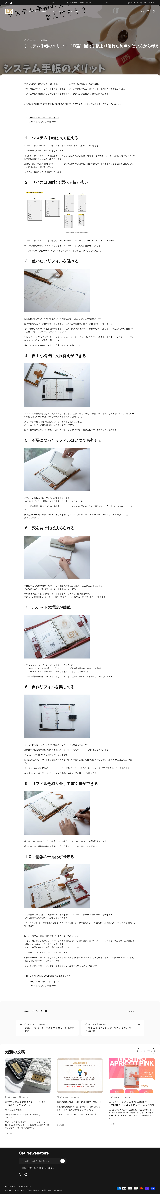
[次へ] (106, 2)
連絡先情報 (60, 1190)
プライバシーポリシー (20, 1190)
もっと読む (9, 1133)
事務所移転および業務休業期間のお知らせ (79, 1101)
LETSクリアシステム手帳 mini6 (42, 122)
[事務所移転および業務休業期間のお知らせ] (80, 1075)
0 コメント (132, 1011)
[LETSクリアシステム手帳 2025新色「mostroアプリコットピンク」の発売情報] (132, 1075)
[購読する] (62, 1161)
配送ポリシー (36, 1190)
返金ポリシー (8, 1190)
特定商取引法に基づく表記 (49, 1190)
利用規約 (29, 1190)
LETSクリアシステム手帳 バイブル (44, 117)
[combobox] (133, 2)
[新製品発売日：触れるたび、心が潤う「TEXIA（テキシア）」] (28, 1075)
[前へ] (53, 2)
